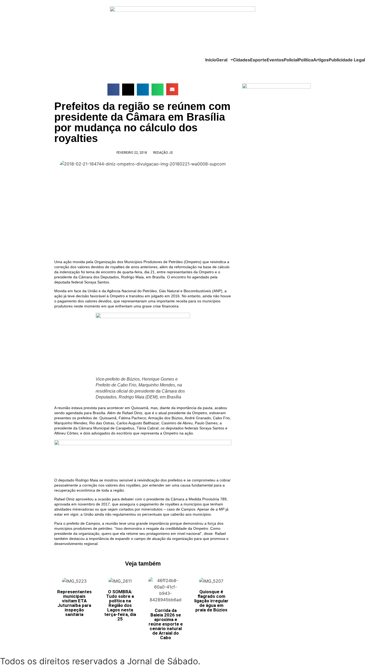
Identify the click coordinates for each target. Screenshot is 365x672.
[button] (113, 90)
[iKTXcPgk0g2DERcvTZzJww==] (142, 444)
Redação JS (163, 153)
